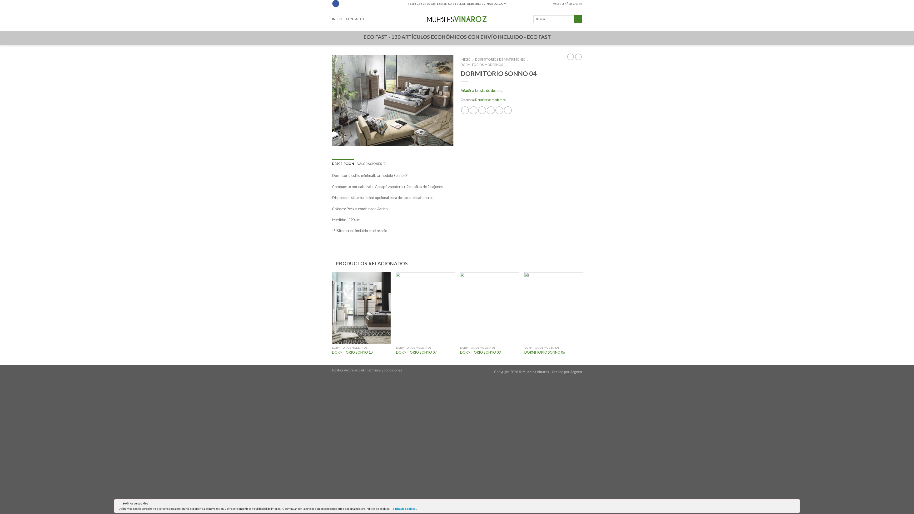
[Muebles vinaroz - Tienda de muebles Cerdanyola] (457, 19)
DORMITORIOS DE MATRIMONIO (500, 59)
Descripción (343, 164)
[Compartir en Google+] (499, 110)
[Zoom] (338, 140)
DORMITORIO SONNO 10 (352, 352)
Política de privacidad (348, 370)
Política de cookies (403, 508)
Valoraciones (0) (371, 164)
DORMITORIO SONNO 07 (416, 352)
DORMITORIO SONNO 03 (480, 352)
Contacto (355, 19)
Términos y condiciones (384, 370)
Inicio (337, 19)
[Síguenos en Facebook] (335, 3)
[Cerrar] (796, 504)
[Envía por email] (482, 110)
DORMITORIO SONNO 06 (544, 352)
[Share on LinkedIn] (508, 110)
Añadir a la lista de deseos (481, 90)
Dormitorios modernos (482, 65)
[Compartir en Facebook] (465, 110)
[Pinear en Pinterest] (491, 110)
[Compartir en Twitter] (473, 110)
